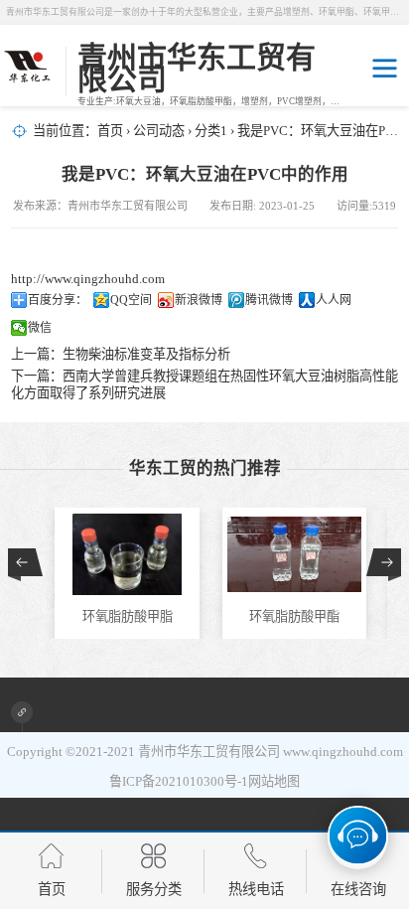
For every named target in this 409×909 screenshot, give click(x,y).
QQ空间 (131, 300)
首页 (110, 130)
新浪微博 (198, 300)
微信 (40, 328)
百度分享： (57, 300)
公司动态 (159, 130)
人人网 (333, 300)
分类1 (211, 130)
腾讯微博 (269, 300)
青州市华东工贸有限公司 (209, 751)
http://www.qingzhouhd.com (88, 278)
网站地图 (274, 781)
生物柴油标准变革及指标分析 (146, 354)
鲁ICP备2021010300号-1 (178, 781)
